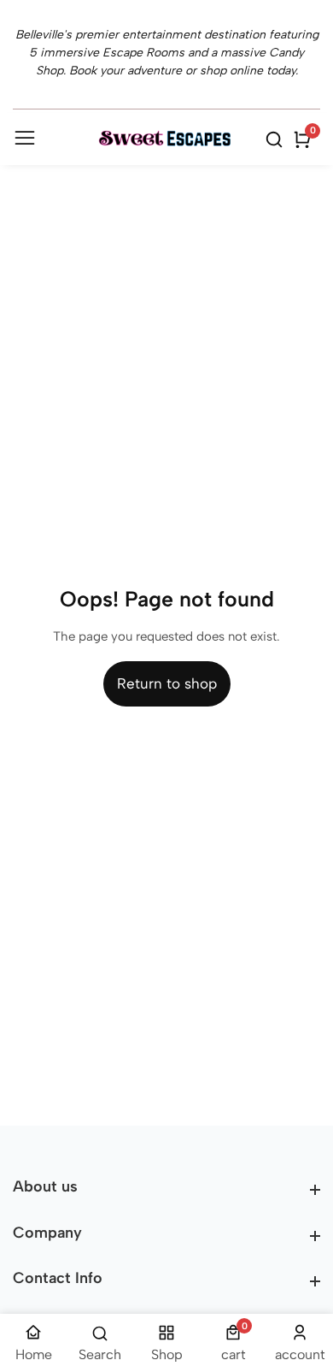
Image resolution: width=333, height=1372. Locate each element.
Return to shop (167, 683)
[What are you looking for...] (277, 139)
